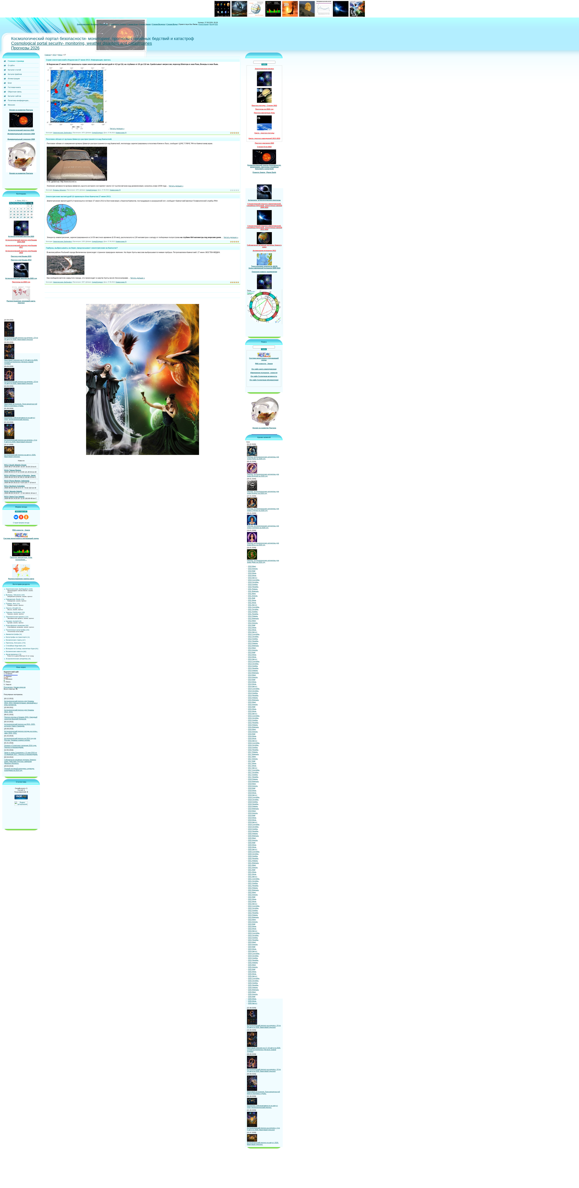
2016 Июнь (252, 736)
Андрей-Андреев (97, 132)
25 (14, 217)
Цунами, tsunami (12, 621)
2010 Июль (252, 575)
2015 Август (252, 713)
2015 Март (252, 702)
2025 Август (252, 976)
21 (24, 214)
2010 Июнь (252, 573)
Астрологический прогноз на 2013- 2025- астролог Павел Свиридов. (19, 725)
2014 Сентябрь (253, 688)
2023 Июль (252, 928)
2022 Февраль (253, 890)
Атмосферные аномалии (15, 625)
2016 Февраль (253, 727)
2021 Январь (253, 861)
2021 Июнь (252, 872)
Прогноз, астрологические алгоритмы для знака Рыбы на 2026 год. (263, 458)
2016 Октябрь (253, 745)
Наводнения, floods (13, 599)
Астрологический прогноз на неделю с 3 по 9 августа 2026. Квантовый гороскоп (20, 441)
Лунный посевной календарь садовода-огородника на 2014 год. (19, 769)
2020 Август (252, 849)
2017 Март (252, 756)
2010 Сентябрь (253, 580)
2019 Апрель (253, 813)
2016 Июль (252, 738)
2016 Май (251, 734)
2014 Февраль (253, 673)
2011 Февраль (253, 591)
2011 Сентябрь (253, 607)
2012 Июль (252, 630)
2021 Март (252, 865)
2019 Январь (253, 806)
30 (31, 217)
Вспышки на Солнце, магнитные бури (20, 648)
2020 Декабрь (253, 858)
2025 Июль (252, 974)
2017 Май (251, 761)
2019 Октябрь (253, 827)
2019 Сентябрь (253, 824)
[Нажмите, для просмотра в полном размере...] (77, 129)
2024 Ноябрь (253, 958)
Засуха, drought (12, 608)
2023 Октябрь (253, 935)
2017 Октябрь (253, 772)
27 (21, 217)
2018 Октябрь (253, 799)
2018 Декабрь (253, 804)
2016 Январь (253, 725)
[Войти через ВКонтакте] (16, 517)
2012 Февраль (253, 618)
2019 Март (252, 811)
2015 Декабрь (253, 722)
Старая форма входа (21, 523)
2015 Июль (252, 711)
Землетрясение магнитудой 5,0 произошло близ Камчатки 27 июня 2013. (78, 196)
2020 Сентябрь (253, 851)
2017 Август (252, 768)
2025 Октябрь (253, 981)
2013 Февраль (253, 645)
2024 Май (251, 947)
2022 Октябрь (253, 908)
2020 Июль (252, 847)
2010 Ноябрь (253, 584)
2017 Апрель (253, 759)
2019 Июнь (252, 818)
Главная (48, 55)
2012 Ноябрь (253, 639)
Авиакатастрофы (12, 634)
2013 (54, 55)
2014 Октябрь (253, 691)
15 (28, 212)
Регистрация (203, 24)
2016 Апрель (253, 731)
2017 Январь (253, 752)
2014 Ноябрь (253, 693)
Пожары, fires (11, 603)
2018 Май (251, 788)
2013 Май (251, 652)
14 (24, 212)
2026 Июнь (252, 999)
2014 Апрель (253, 677)
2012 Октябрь (253, 636)
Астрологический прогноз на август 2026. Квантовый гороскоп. (20, 455)
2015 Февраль (253, 700)
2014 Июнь (252, 682)
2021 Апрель (253, 867)
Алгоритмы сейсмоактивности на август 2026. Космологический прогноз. (19, 418)
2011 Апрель (253, 596)
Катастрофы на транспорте (16, 637)
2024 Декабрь (253, 960)
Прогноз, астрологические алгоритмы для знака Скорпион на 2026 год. (263, 527)
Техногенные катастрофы (16, 630)
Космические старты (14, 640)
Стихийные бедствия (14, 646)
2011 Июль (252, 602)
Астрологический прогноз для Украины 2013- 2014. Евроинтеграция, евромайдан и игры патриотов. (20, 703)
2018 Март (252, 784)
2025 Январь (253, 962)
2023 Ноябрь (253, 938)
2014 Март (252, 675)
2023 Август (252, 931)
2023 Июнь (252, 926)
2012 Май (251, 625)
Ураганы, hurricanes (13, 612)
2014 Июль (252, 684)
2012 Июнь (252, 627)
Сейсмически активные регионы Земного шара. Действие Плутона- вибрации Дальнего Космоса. (20, 761)
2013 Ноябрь (253, 666)
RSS (216, 24)
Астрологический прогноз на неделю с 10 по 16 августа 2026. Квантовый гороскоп (21, 382)
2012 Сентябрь (253, 634)
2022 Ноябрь (253, 910)
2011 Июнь (252, 600)
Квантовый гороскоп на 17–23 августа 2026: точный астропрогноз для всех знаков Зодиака (21, 362)
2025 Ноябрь (253, 983)
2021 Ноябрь (253, 883)
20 (21, 214)
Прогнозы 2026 (25, 48)
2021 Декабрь (253, 885)
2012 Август (252, 632)
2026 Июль (252, 1001)
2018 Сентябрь (253, 797)
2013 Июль (252, 657)
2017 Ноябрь (253, 774)
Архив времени (12, 654)
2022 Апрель (253, 894)
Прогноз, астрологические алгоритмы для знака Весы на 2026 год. (263, 544)
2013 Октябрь (253, 664)
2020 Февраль (253, 836)
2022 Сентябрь (253, 906)
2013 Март (252, 648)
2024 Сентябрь (253, 953)
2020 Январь (253, 833)
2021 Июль (252, 874)
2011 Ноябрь (253, 611)
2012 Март (252, 621)
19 (18, 214)
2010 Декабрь (253, 587)
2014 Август (252, 686)
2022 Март (252, 892)
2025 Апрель (253, 967)
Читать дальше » (117, 129)
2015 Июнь (252, 709)
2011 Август (252, 605)
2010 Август (252, 578)
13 (21, 212)
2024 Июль (252, 949)
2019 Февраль (253, 808)
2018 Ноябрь (253, 802)
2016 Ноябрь (253, 747)
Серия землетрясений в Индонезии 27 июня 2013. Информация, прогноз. (78, 60)
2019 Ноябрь (253, 829)
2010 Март (252, 566)
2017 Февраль (253, 754)
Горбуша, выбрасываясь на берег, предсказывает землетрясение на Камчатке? (82, 248)
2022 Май (251, 897)
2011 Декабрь (253, 614)
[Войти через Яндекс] (21, 517)
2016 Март (252, 729)
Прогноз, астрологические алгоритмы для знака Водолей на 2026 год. (263, 475)
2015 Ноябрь (253, 720)
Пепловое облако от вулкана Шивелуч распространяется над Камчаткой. (79, 139)
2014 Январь (253, 670)
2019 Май (251, 815)
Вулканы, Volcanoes (13, 595)
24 (11, 217)
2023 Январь (253, 915)
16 (31, 212)
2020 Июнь (252, 845)
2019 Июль (252, 820)
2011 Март (252, 593)
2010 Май (251, 571)
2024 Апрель (253, 944)
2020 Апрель (253, 840)
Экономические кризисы (15, 617)
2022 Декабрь (253, 913)
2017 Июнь (252, 763)
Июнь (60, 55)
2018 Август (252, 795)
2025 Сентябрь (253, 978)
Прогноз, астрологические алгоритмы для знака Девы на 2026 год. (263, 561)
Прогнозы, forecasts (13, 643)
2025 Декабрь (253, 985)
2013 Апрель (253, 650)
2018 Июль (252, 793)
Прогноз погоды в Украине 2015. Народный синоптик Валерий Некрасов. (20, 718)
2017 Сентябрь (253, 770)
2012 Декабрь (253, 641)
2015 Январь (253, 698)
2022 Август (252, 904)
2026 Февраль (253, 990)
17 (11, 214)
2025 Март (252, 965)
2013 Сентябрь (253, 661)
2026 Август (252, 1003)
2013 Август (252, 659)
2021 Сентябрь (253, 879)
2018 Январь (253, 779)
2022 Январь (253, 888)
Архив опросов (19, 687)
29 (28, 217)
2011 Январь (253, 589)
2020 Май (251, 842)
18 (14, 214)
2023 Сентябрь (253, 933)
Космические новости (14, 651)
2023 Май (251, 924)
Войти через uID (21, 511)
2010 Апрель (253, 568)
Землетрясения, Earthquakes (17, 589)
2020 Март (252, 838)
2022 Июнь (252, 899)
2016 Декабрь (253, 750)
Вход (212, 24)
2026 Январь (253, 987)
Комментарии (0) (121, 132)
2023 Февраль (253, 917)
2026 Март (252, 992)
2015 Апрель (253, 704)
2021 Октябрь (253, 881)
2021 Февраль (253, 863)
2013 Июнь (252, 655)
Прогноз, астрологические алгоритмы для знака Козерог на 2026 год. (263, 492)
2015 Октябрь (253, 718)
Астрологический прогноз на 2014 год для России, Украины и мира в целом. (20, 739)
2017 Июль (252, 765)
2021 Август (252, 876)
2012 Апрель (253, 623)
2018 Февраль (253, 781)
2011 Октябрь (253, 609)
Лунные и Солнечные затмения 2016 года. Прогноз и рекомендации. (20, 746)
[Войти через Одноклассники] (26, 517)
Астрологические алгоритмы (17, 659)
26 (18, 217)
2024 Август (252, 951)
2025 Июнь (252, 971)
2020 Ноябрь (253, 856)
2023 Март (252, 919)
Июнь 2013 (21, 200)
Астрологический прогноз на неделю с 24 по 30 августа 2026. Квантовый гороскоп (21, 338)
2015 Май (251, 707)
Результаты (8, 687)
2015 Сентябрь (253, 716)
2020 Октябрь (253, 854)
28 (24, 217)
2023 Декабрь (253, 940)
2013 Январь (253, 643)
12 (18, 212)
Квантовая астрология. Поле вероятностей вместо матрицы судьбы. (20, 405)
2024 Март (252, 942)
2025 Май (251, 969)
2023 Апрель (253, 922)
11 (14, 212)
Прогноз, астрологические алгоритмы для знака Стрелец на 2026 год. (263, 509)
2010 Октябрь (253, 582)
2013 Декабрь (253, 668)
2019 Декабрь (253, 831)
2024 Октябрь (253, 956)
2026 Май (251, 996)
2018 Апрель (253, 786)
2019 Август (252, 822)
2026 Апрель (253, 994)
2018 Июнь (252, 790)
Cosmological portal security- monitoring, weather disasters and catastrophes (81, 43)
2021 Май (251, 870)
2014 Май (251, 679)
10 (11, 212)
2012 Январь (253, 616)
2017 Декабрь (253, 777)
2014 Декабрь (253, 695)
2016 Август (252, 741)
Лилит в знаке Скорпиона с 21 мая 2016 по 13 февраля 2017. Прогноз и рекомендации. (21, 753)
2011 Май (251, 598)
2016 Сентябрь (253, 743)
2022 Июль (252, 901)
